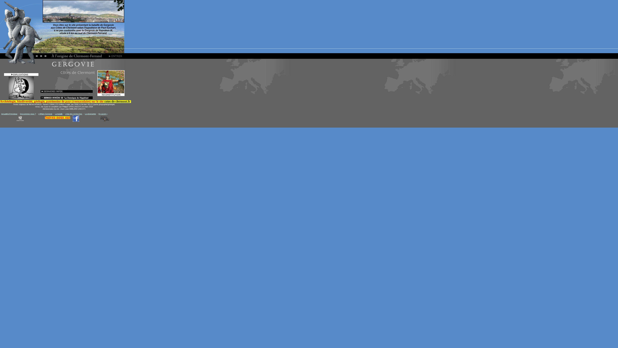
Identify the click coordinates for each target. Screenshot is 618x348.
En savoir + (102, 114)
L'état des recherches (73, 114)
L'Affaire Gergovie (45, 114)
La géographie (90, 114)
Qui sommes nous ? (28, 114)
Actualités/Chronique (9, 114)
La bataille (59, 114)
